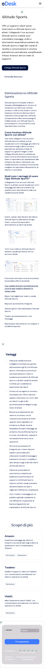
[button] (15, 67)
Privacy (19, 657)
